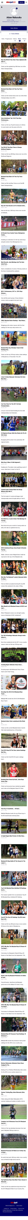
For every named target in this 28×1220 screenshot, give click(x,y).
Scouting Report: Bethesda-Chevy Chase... (12, 664)
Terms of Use (21, 1208)
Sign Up (21, 2)
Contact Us (6, 1208)
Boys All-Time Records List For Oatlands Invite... (13, 205)
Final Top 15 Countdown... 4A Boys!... (10, 808)
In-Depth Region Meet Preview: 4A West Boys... (13, 836)
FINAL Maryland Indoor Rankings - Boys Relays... (13, 320)
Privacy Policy (13, 1208)
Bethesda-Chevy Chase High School (11, 21)
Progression (8, 39)
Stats (3, 39)
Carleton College (10, 20)
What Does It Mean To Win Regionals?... (11, 462)
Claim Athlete (14, 28)
